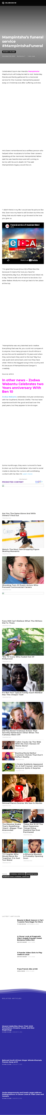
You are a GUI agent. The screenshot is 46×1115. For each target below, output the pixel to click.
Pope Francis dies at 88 (27, 969)
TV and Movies (21, 924)
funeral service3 (17, 874)
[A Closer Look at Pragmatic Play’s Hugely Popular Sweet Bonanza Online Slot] (9, 942)
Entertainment (22, 942)
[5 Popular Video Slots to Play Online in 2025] (9, 958)
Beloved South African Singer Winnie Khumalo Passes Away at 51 (22, 1061)
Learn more (27, 474)
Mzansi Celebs (9, 52)
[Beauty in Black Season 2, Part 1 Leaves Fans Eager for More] (9, 926)
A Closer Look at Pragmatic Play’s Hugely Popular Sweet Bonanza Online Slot (29, 938)
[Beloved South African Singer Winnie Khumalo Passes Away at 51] (23, 1046)
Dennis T (22, 56)
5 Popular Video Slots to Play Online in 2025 (29, 953)
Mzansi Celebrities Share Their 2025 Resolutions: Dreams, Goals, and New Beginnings (18, 1028)
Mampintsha (33, 71)
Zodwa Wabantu (9, 397)
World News (21, 971)
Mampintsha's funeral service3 (16, 876)
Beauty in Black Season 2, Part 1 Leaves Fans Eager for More (30, 921)
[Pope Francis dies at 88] (9, 975)
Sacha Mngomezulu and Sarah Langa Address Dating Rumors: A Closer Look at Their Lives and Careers (23, 1094)
